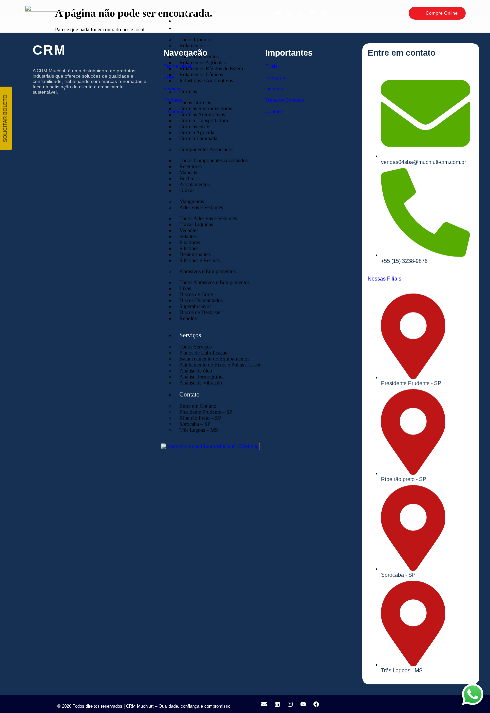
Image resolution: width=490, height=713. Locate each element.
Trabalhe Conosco (284, 100)
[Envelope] (278, 13)
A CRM (189, 20)
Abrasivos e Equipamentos (207, 271)
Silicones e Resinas (199, 260)
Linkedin (274, 88)
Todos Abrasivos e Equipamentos (214, 282)
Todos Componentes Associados (213, 160)
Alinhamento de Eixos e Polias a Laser (220, 364)
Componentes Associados (206, 149)
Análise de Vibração (200, 382)
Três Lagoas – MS (198, 430)
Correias (188, 91)
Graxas (186, 190)
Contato (189, 394)
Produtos (190, 27)
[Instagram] (300, 13)
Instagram (276, 77)
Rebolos (188, 318)
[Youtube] (312, 13)
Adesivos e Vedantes (201, 207)
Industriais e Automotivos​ (206, 80)
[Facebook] (323, 13)
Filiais (271, 66)
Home (187, 13)
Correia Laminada (198, 138)
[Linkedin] (289, 13)
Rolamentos (191, 45)
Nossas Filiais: (385, 279)
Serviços (190, 335)
